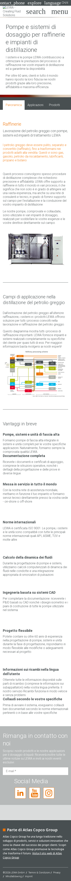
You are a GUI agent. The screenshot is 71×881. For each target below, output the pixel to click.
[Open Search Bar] (36, 11)
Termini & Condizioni (39, 872)
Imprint (29, 876)
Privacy (56, 872)
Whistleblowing (13, 876)
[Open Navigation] (59, 11)
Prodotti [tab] (54, 105)
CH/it (56, 3)
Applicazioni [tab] (35, 105)
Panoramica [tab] (14, 105)
